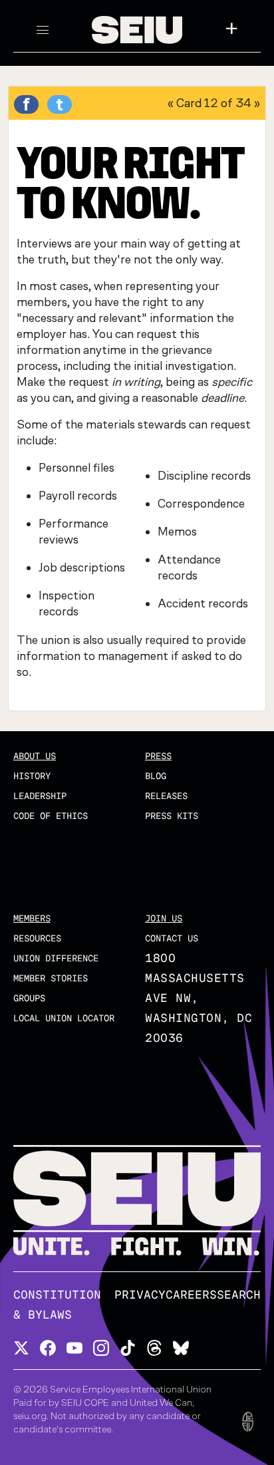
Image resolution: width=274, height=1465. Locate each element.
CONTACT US (171, 938)
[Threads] (154, 1346)
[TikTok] (128, 1346)
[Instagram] (101, 1346)
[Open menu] (42, 30)
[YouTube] (74, 1346)
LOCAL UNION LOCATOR (63, 1018)
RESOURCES (37, 938)
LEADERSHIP (40, 796)
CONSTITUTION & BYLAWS (57, 1305)
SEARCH (239, 1295)
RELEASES (166, 796)
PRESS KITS (171, 816)
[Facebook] (48, 1346)
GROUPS (29, 998)
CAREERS (191, 1295)
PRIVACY (140, 1295)
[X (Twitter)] (21, 1346)
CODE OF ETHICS (50, 816)
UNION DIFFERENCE (55, 958)
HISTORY (32, 776)
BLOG (155, 776)
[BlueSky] (181, 1346)
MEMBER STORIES (50, 978)
